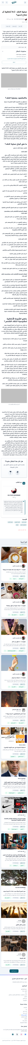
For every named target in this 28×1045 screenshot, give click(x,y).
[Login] (25, 2)
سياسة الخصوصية (23, 1022)
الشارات (25, 1019)
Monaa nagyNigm (21, 778)
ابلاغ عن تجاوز (21, 530)
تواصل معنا (25, 1020)
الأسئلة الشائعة (24, 1017)
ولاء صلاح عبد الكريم (17, 566)
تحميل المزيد (14, 971)
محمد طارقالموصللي (16, 709)
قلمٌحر (19, 920)
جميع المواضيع (24, 989)
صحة (14, 578)
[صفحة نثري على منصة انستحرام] (21, 1034)
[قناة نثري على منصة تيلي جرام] (12, 1034)
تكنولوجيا (12, 756)
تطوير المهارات (11, 793)
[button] (14, 51)
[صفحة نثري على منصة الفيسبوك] (25, 1034)
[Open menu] (2, 2)
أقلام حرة (21, 615)
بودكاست (15, 865)
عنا (26, 1009)
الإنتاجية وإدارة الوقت (11, 651)
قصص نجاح (13, 723)
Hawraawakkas (22, 745)
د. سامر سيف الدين (21, 815)
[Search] (6, 2)
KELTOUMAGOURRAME (14, 495)
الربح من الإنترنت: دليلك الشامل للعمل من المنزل (18, 995)
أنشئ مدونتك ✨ (23, 1015)
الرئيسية (25, 1007)
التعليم (22, 829)
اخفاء (14, 62)
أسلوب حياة (14, 615)
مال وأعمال (25, 998)
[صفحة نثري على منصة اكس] (17, 1034)
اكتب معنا (25, 1013)
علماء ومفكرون (20, 793)
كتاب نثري (25, 1011)
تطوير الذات (21, 578)
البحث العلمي (20, 756)
